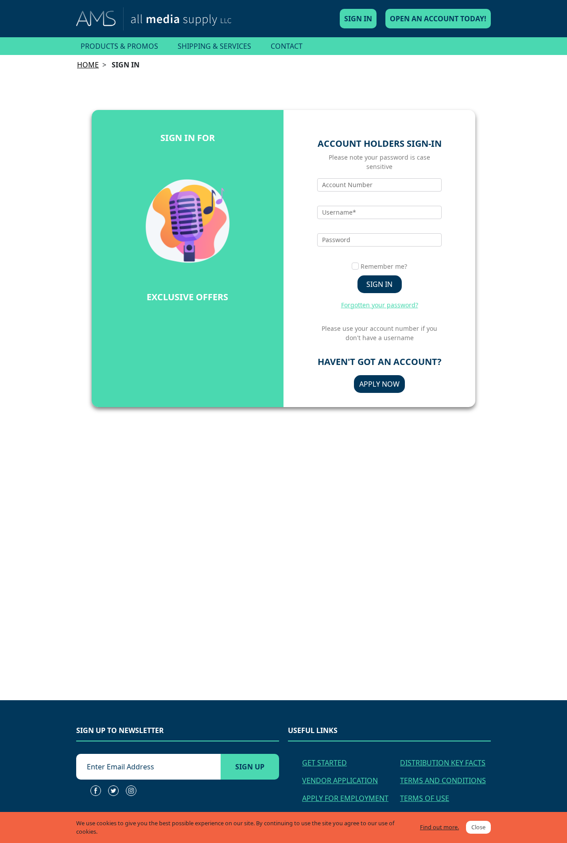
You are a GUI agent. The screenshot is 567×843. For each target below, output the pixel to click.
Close (478, 827)
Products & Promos (119, 46)
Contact (287, 46)
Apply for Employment (345, 798)
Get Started (324, 763)
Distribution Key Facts (442, 763)
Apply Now (379, 384)
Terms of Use (424, 798)
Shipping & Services (214, 46)
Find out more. (439, 827)
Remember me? (384, 266)
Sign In (358, 19)
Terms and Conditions (443, 780)
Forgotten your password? (379, 305)
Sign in (379, 284)
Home (88, 65)
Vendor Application (340, 780)
